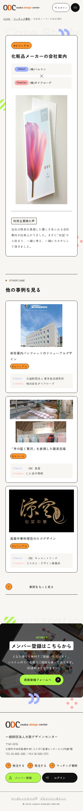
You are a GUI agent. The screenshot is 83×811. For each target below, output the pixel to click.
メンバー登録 (23, 778)
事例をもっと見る (41, 587)
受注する (40, 765)
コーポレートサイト (23, 798)
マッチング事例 (22, 18)
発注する (19, 765)
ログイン (62, 7)
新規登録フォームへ (38, 680)
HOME (6, 18)
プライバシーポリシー (53, 798)
